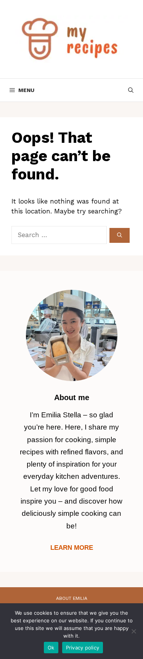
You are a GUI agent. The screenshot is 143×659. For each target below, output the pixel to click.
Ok (51, 647)
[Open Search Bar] (131, 90)
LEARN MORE (71, 547)
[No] (133, 631)
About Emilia (71, 598)
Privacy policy (83, 647)
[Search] (119, 236)
